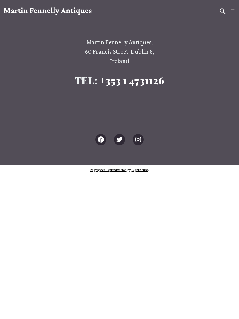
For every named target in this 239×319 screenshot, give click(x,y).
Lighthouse (140, 170)
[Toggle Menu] (233, 11)
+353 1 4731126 (132, 80)
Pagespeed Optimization (108, 170)
